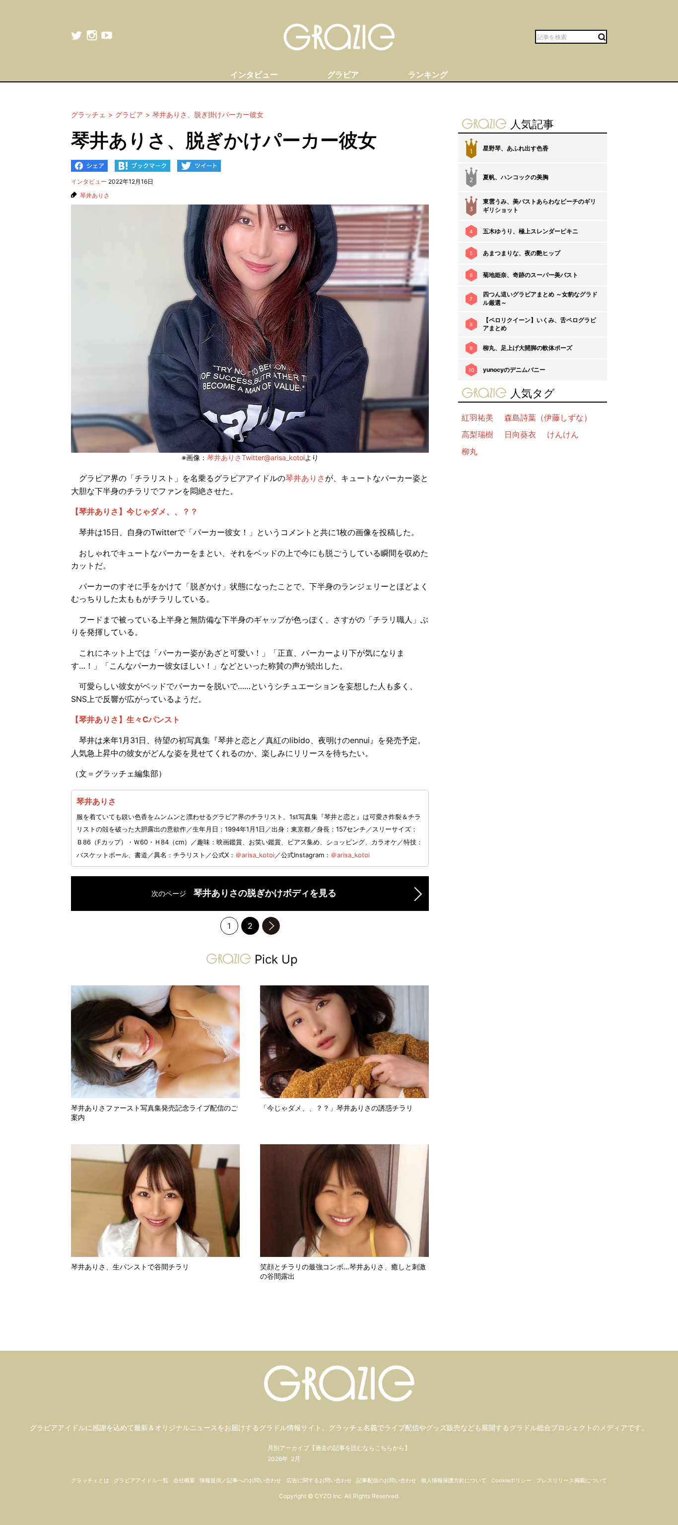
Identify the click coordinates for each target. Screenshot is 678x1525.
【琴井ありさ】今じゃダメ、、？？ (134, 511)
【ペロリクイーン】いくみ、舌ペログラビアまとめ (539, 324)
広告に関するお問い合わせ (319, 1480)
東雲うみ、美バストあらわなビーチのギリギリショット (539, 205)
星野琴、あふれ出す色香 (515, 148)
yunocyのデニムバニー (514, 369)
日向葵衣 (520, 434)
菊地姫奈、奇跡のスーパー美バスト (530, 274)
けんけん (563, 434)
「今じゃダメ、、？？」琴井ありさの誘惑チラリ (336, 1108)
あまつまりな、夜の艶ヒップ (521, 253)
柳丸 (469, 451)
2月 (295, 1458)
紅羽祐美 (477, 417)
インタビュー (89, 181)
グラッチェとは (90, 1480)
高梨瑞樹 (477, 434)
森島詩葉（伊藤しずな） (548, 417)
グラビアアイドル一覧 (141, 1480)
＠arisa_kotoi (254, 855)
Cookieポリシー (511, 1480)
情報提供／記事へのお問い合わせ (240, 1480)
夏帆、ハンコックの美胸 (515, 177)
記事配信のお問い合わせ (386, 1480)
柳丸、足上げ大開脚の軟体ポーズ (527, 347)
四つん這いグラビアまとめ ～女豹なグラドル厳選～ (540, 298)
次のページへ (271, 926)
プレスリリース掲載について (571, 1480)
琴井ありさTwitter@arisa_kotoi (256, 457)
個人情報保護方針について (453, 1480)
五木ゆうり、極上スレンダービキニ (530, 231)
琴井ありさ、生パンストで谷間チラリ (130, 1266)
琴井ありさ (95, 196)
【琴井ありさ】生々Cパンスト (125, 719)
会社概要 (184, 1480)
